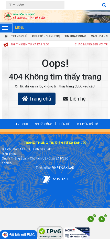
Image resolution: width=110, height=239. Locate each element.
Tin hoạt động (75, 36)
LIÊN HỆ (64, 124)
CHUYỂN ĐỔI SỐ (87, 124)
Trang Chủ (18, 36)
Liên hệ (77, 99)
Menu (19, 27)
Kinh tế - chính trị (46, 36)
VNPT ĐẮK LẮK (63, 168)
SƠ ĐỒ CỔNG (43, 124)
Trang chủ (39, 99)
